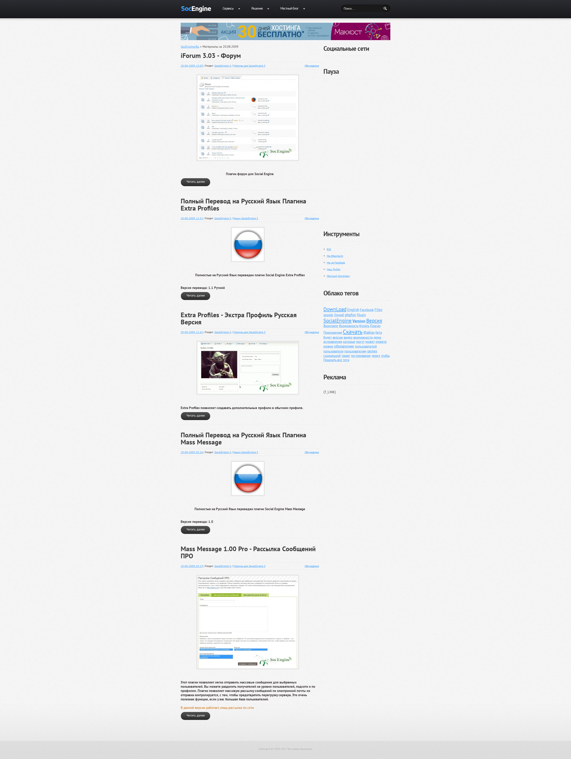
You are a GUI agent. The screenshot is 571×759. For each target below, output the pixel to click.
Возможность (348, 326)
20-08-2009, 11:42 (192, 332)
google (328, 315)
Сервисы (228, 8)
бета (378, 332)
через (376, 356)
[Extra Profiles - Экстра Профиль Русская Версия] (250, 342)
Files (378, 309)
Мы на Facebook (336, 262)
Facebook (367, 310)
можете (381, 342)
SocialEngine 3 (222, 65)
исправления (332, 342)
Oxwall (339, 315)
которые (349, 342)
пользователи (333, 351)
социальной (332, 356)
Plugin (361, 315)
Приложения (332, 332)
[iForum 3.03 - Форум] (250, 75)
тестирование (361, 356)
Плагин (375, 326)
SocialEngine (337, 320)
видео (348, 337)
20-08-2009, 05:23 (192, 566)
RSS (329, 249)
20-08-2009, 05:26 (192, 452)
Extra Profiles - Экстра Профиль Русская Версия (239, 318)
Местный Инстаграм (338, 276)
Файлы (368, 332)
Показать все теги (336, 360)
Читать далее (195, 182)
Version (358, 320)
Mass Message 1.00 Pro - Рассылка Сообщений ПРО (248, 552)
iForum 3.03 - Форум (211, 55)
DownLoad (334, 309)
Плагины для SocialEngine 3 (249, 65)
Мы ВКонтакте (335, 256)
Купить (364, 326)
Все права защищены (300, 749)
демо (377, 337)
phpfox (350, 314)
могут (360, 342)
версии (338, 337)
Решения (257, 8)
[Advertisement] (356, 151)
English (353, 309)
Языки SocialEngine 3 (245, 218)
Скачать (352, 331)
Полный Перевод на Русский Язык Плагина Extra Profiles (243, 204)
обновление (344, 346)
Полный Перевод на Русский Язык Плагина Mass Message (243, 438)
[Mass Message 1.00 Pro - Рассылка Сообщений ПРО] (250, 575)
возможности (363, 337)
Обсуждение (312, 65)
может (370, 342)
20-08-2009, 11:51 (192, 218)
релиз (372, 351)
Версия (374, 320)
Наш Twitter (333, 269)
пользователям (355, 351)
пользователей (366, 346)
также (345, 356)
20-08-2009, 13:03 (192, 65)
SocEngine (264, 749)
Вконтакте (330, 326)
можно (328, 346)
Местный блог (289, 8)
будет (327, 337)
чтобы (385, 356)
